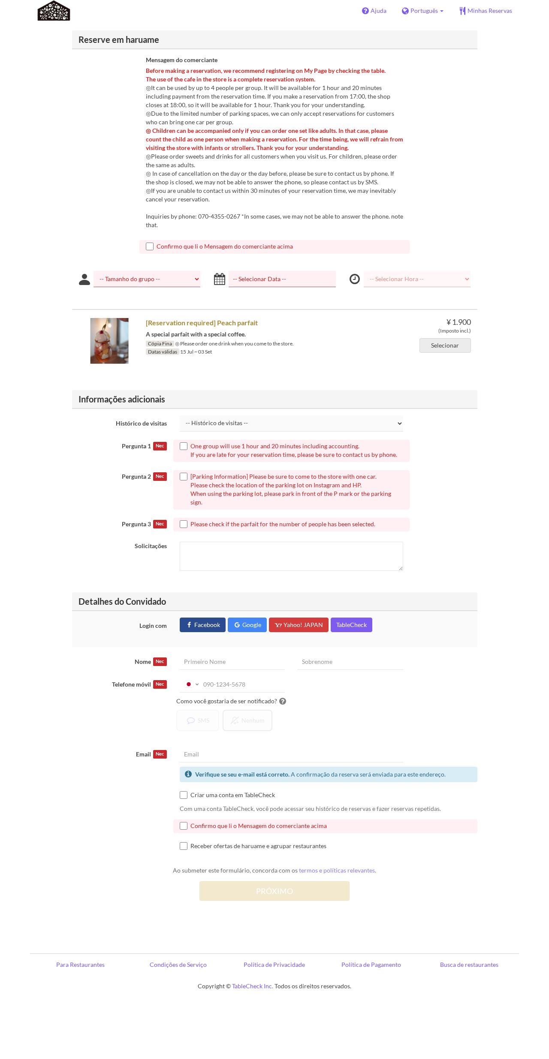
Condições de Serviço (178, 964)
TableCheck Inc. (252, 986)
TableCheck (351, 624)
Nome (149, 661)
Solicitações (151, 545)
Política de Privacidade (274, 964)
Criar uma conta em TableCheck (232, 794)
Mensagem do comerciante (181, 59)
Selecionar (445, 345)
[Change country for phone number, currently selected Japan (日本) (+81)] (190, 684)
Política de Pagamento (371, 964)
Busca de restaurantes (469, 964)
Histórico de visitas (141, 423)
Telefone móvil (138, 684)
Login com (153, 625)
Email (150, 754)
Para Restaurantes (80, 964)
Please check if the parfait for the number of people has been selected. (282, 524)
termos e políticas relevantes (337, 870)
